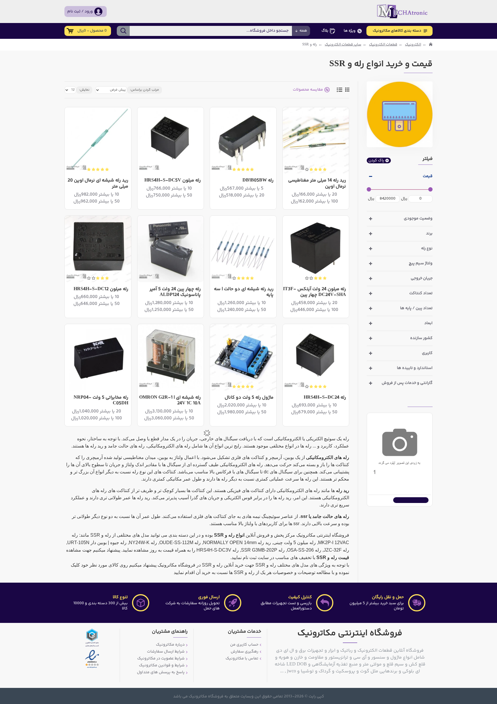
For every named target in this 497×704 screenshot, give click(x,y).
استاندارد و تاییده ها (415, 368)
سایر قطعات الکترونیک (343, 44)
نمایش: (84, 90)
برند (429, 233)
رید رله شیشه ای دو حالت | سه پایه (243, 292)
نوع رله (427, 248)
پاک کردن (376, 160)
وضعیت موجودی (418, 218)
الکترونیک (413, 44)
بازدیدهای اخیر (420, 402)
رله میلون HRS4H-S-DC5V (172, 181)
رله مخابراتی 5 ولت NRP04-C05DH (101, 401)
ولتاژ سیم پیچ (421, 263)
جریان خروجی (422, 278)
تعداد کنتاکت (421, 293)
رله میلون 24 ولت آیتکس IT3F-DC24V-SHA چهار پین (314, 292)
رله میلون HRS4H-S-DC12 (101, 289)
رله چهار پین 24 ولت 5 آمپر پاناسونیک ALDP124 (175, 292)
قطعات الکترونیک (383, 44)
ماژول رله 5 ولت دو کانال (249, 398)
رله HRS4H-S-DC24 (325, 398)
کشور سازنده (421, 338)
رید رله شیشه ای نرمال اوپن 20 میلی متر (98, 184)
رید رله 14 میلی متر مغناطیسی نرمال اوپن (317, 184)
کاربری (427, 353)
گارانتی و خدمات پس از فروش (407, 383)
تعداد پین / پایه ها (416, 308)
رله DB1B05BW (258, 181)
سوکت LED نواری (413, 481)
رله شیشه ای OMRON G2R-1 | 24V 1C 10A (170, 401)
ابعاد (428, 323)
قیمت (428, 176)
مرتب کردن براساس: (144, 90)
